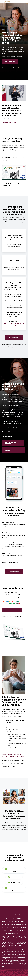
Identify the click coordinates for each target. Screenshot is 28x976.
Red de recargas (13, 914)
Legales (20, 914)
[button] (25, 1)
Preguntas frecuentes (13, 912)
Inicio (3, 912)
